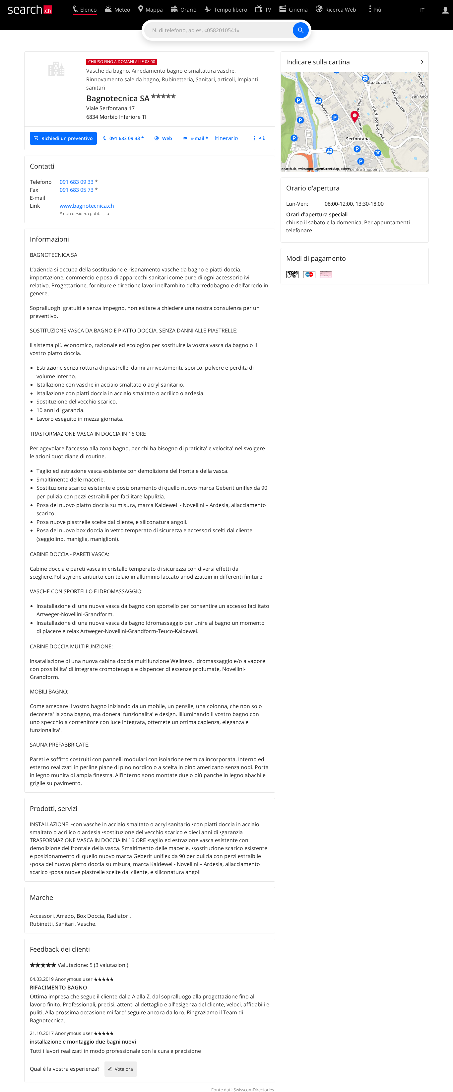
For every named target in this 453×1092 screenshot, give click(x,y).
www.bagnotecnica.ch (87, 205)
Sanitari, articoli (215, 79)
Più (262, 138)
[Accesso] (445, 10)
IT (422, 10)
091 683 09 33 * (126, 138)
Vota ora (124, 1069)
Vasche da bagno (107, 70)
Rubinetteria (177, 79)
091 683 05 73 (77, 189)
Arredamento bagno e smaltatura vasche (183, 70)
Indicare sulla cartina (318, 61)
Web (167, 138)
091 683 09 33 (77, 181)
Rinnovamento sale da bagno (122, 79)
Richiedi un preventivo (67, 138)
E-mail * (199, 138)
